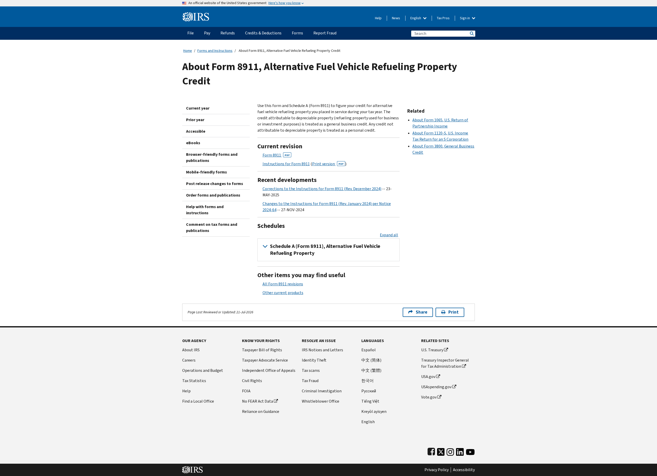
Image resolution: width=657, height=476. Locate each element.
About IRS (191, 350)
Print (453, 312)
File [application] (190, 33)
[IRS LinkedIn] (460, 451)
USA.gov (428, 376)
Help (378, 18)
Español (368, 350)
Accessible (195, 131)
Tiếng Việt (370, 401)
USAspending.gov (436, 387)
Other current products (283, 292)
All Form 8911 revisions (283, 284)
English (416, 18)
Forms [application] (297, 33)
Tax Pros (443, 18)
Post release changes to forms (214, 183)
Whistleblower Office (320, 401)
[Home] (196, 14)
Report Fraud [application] (324, 33)
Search (471, 33)
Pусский (368, 391)
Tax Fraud (310, 380)
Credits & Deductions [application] (263, 33)
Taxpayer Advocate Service (265, 360)
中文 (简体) (371, 360)
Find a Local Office (198, 401)
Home (187, 50)
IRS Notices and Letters (322, 350)
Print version (328, 164)
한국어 (367, 380)
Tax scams (311, 370)
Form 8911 (276, 155)
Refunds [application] (227, 33)
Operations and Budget (202, 370)
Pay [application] (207, 33)
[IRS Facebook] (431, 451)
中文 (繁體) (371, 370)
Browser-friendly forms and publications (211, 157)
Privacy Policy (436, 469)
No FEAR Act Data (257, 401)
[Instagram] (450, 451)
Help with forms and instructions (205, 210)
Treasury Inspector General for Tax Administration (445, 363)
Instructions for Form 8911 (286, 164)
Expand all (389, 235)
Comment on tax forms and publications (211, 227)
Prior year (195, 119)
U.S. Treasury (432, 350)
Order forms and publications (213, 195)
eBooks (193, 142)
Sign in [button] (465, 18)
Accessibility (464, 469)
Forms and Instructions (215, 50)
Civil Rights (252, 380)
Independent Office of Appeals (268, 370)
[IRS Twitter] (441, 451)
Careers (189, 360)
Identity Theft (314, 360)
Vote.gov (429, 397)
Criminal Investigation (322, 391)
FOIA (246, 391)
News (396, 18)
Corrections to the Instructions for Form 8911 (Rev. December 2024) (322, 188)
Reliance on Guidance (260, 411)
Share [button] (421, 312)
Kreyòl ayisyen (374, 411)
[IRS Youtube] (470, 451)
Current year (197, 108)
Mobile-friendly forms (206, 172)
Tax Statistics (194, 380)
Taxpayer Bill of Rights (262, 350)
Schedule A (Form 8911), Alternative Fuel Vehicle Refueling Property (325, 250)
